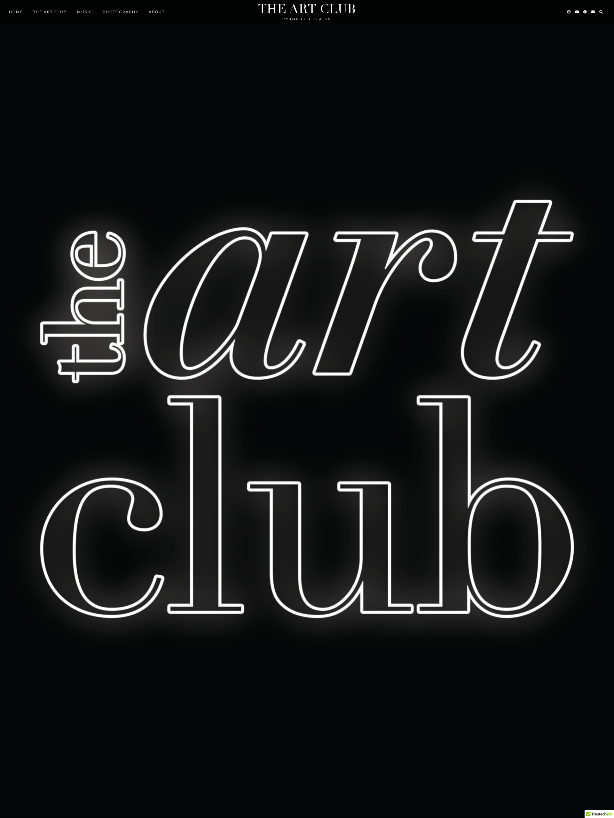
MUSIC (84, 12)
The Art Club (307, 9)
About (157, 12)
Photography (120, 12)
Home (16, 12)
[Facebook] (585, 12)
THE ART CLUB (50, 12)
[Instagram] (569, 12)
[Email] (593, 12)
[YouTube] (577, 12)
